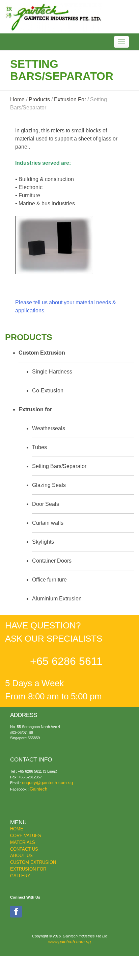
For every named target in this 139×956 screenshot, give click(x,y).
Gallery (20, 876)
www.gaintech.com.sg (69, 941)
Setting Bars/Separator (59, 466)
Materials (22, 842)
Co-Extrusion (47, 390)
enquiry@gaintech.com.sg (47, 782)
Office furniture (49, 580)
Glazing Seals (49, 485)
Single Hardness (52, 371)
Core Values (25, 835)
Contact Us (24, 849)
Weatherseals (48, 428)
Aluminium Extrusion (57, 598)
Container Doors (52, 561)
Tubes (39, 447)
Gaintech (38, 789)
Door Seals (45, 504)
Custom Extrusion (33, 862)
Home (16, 829)
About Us (21, 855)
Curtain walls (47, 523)
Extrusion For (28, 869)
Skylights (43, 542)
